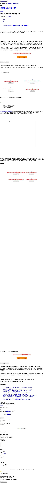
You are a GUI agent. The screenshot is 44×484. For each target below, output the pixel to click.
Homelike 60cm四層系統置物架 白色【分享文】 (16, 25)
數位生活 (9, 16)
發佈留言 (2, 424)
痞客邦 (7, 411)
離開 (6, 481)
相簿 (3, 18)
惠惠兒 (1, 405)
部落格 (4, 19)
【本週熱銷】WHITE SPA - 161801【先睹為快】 (12, 391)
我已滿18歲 (2, 481)
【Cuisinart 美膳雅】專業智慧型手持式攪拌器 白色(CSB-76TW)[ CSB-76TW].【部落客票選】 (20, 395)
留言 (10, 411)
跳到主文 (2, 11)
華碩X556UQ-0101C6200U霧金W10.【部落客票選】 (12, 398)
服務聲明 (32, 469)
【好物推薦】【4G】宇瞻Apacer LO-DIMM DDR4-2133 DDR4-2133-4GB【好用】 (18, 389)
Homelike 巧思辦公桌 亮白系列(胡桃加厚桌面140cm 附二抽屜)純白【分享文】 (17, 390)
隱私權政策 (28, 469)
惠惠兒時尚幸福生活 (8, 8)
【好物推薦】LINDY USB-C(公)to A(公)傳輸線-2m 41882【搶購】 (15, 394)
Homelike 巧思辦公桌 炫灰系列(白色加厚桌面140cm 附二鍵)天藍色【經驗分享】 (18, 387)
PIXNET (14, 469)
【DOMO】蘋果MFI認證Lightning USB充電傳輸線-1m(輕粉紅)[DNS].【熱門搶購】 (18, 396)
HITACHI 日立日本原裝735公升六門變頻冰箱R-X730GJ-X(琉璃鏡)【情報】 (17, 399)
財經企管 (9, 414)
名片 (3, 21)
